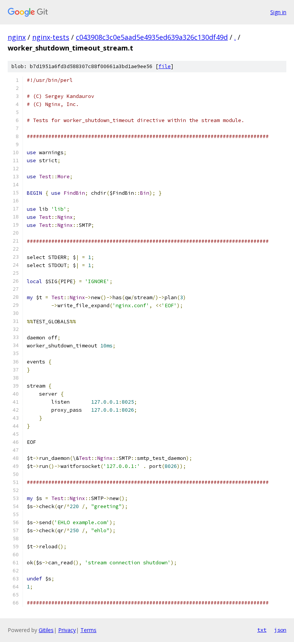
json (280, 629)
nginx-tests (50, 37)
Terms (88, 630)
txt (261, 629)
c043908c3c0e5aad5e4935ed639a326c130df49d (152, 37)
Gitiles (46, 630)
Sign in (278, 12)
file (164, 66)
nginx (17, 37)
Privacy (67, 630)
